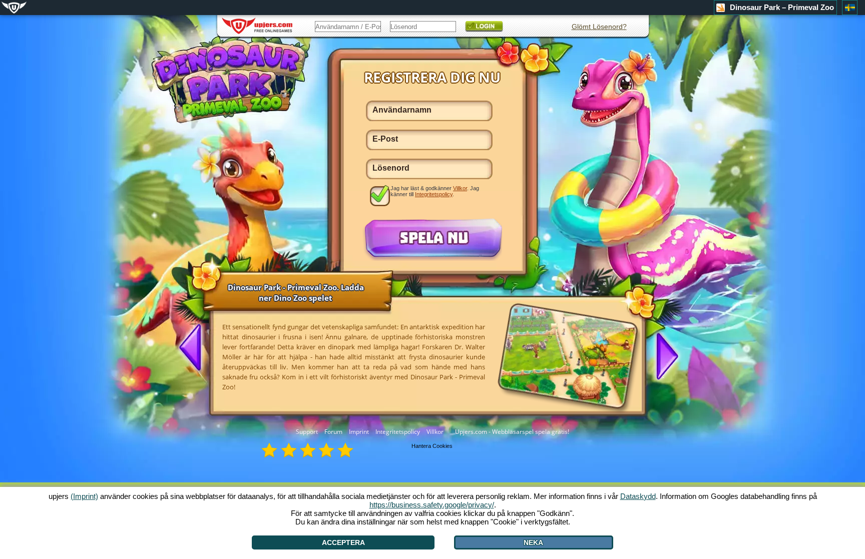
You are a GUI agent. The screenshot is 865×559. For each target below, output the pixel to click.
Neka (533, 542)
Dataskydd (638, 496)
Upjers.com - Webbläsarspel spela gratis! (512, 431)
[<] (194, 348)
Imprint (359, 431)
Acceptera (343, 542)
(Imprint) (84, 496)
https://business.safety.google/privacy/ (431, 504)
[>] (663, 355)
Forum (333, 431)
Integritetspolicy (397, 431)
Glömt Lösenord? (599, 27)
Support (307, 431)
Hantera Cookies (432, 446)
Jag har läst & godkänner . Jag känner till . (434, 191)
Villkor (435, 431)
